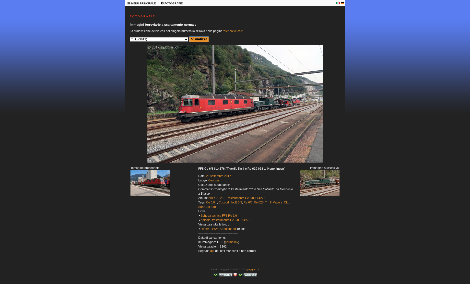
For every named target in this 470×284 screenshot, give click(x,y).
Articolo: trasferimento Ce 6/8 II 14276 (225, 220)
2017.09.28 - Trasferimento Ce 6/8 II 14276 (236, 198)
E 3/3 (238, 202)
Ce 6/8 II (211, 202)
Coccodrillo (226, 202)
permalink (231, 242)
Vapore (277, 202)
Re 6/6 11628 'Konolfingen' (218, 229)
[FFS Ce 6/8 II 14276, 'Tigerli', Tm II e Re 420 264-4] (150, 195)
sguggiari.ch (252, 269)
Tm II (268, 202)
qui (212, 251)
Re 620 (259, 202)
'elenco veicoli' (233, 31)
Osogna (213, 180)
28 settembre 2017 (218, 176)
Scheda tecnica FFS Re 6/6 (219, 215)
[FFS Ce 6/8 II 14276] (235, 161)
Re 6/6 (248, 202)
